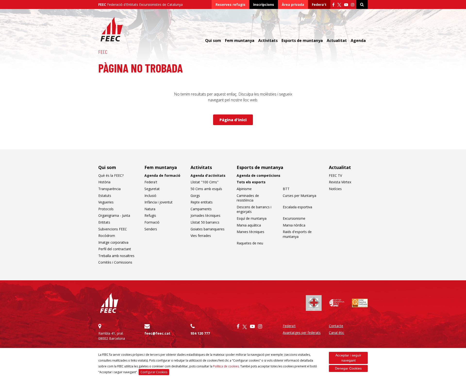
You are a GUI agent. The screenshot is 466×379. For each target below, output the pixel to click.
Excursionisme (294, 218)
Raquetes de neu (250, 243)
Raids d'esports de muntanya (297, 234)
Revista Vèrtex (340, 182)
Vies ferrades (201, 235)
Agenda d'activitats (208, 175)
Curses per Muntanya (299, 195)
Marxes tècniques (250, 231)
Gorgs (195, 195)
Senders (150, 229)
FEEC (102, 51)
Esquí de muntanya (251, 218)
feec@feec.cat (157, 333)
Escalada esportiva (297, 207)
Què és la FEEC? (111, 175)
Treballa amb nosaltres (116, 255)
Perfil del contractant (114, 249)
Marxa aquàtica (249, 225)
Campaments (201, 209)
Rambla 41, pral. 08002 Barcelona (111, 336)
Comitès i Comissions (115, 262)
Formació (151, 222)
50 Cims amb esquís (206, 188)
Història (104, 182)
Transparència (109, 188)
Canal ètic (336, 332)
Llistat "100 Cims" (204, 182)
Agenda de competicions (258, 175)
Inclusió (150, 195)
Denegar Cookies (348, 368)
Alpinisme (244, 188)
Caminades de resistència (248, 198)
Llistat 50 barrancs (205, 222)
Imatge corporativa (113, 242)
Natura (149, 209)
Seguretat (152, 188)
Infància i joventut (158, 202)
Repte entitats (202, 202)
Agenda (358, 40)
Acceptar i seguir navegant (348, 357)
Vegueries (106, 202)
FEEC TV (335, 175)
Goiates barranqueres (208, 229)
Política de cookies (226, 366)
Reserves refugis (230, 4)
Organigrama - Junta (114, 215)
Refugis (150, 215)
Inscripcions (263, 4)
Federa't (319, 4)
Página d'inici (233, 119)
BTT (286, 188)
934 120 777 (200, 333)
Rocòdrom (106, 235)
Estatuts (104, 195)
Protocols (106, 209)
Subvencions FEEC (112, 229)
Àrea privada (293, 4)
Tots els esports (251, 182)
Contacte (336, 325)
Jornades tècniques (205, 215)
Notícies (335, 188)
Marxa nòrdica (294, 225)
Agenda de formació (162, 175)
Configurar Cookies (154, 372)
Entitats (104, 222)
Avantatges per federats (302, 332)
